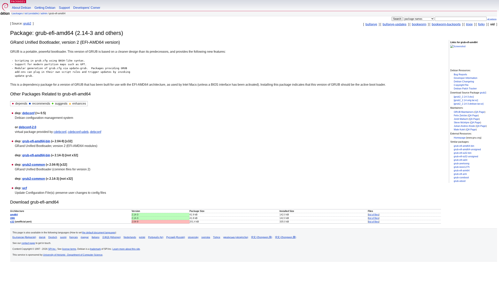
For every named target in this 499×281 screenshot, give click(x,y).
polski (142, 237)
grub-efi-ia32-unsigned (466, 156)
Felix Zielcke (460, 115)
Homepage (460, 137)
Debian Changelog (464, 81)
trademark (95, 249)
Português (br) (155, 237)
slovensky (193, 237)
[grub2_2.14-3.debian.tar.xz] (468, 103)
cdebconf (60, 131)
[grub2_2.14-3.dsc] (464, 96)
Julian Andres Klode (464, 126)
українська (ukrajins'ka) (235, 237)
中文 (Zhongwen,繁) (285, 237)
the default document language (98, 232)
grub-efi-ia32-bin (463, 153)
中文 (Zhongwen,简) (261, 237)
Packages (18, 1)
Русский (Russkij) (175, 237)
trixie (469, 24)
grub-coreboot (461, 177)
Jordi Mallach (461, 119)
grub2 (27, 23)
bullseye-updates (394, 24)
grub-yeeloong (461, 163)
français (73, 237)
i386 (12, 218)
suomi (63, 237)
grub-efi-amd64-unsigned (467, 149)
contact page (28, 243)
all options (491, 19)
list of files (373, 214)
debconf (28, 113)
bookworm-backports (446, 24)
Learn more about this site (126, 249)
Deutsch (52, 237)
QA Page (480, 112)
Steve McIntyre (461, 122)
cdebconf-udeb (78, 131)
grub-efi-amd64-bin (464, 146)
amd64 (14, 214)
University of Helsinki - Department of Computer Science (73, 254)
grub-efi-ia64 (460, 160)
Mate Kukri (459, 129)
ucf (24, 188)
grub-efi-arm (460, 174)
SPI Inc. (52, 249)
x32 (12, 221)
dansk (42, 237)
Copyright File (461, 85)
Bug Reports (460, 74)
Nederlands (130, 237)
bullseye (371, 24)
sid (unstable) (32, 13)
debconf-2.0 (27, 127)
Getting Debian (45, 7)
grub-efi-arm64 (462, 170)
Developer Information (465, 78)
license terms (69, 249)
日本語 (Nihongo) (111, 237)
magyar (85, 237)
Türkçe (216, 237)
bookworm (419, 24)
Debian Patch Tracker (465, 88)
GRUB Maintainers (464, 112)
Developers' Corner (86, 7)
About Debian (21, 7)
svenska (205, 237)
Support (64, 7)
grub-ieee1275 (462, 167)
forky (481, 24)
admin (44, 13)
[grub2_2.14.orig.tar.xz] (466, 100)
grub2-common (33, 164)
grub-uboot (459, 181)
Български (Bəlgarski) (24, 237)
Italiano (95, 237)
